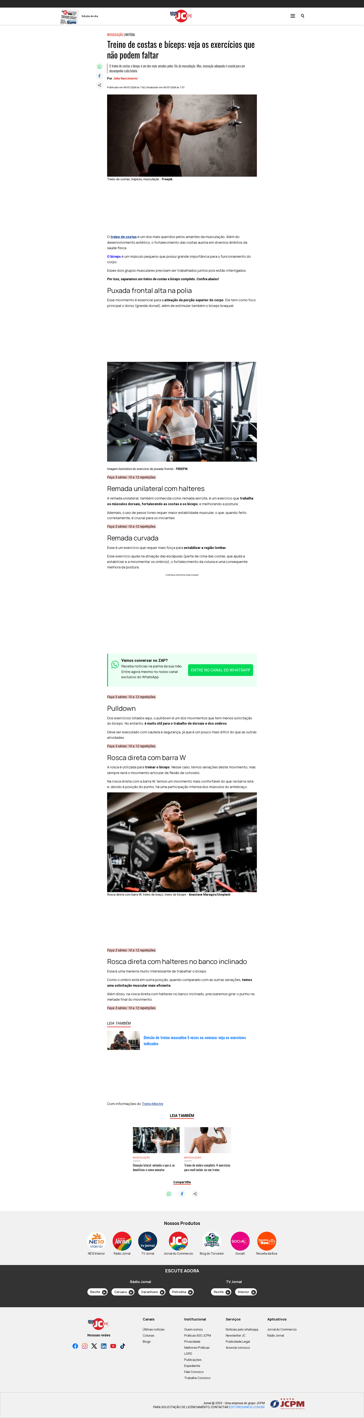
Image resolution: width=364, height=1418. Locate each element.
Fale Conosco (194, 1372)
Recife (97, 1292)
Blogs (147, 1341)
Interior (246, 1292)
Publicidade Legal (238, 1341)
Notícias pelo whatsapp (242, 1329)
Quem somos (193, 1329)
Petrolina (181, 1292)
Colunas (148, 1335)
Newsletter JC (236, 1335)
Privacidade (192, 1341)
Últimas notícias (154, 1329)
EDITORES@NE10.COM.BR (247, 1407)
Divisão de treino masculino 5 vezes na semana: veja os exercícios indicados (195, 1040)
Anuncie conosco (238, 1347)
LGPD (188, 1354)
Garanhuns (152, 1292)
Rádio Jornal (275, 1335)
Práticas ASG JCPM (197, 1335)
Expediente (192, 1366)
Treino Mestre (152, 1104)
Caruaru (123, 1292)
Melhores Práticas (197, 1347)
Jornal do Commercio (282, 1329)
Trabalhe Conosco (197, 1378)
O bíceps (114, 256)
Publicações (193, 1360)
